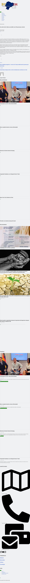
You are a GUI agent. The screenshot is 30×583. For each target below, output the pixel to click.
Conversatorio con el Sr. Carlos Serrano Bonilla (8, 103)
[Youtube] (3, 552)
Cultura (3, 18)
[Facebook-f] (1, 552)
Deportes (3, 19)
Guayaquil (3, 13)
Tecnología (2, 564)
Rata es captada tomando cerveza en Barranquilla (9, 127)
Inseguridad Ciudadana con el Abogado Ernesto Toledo (10, 174)
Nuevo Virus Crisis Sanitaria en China (6, 197)
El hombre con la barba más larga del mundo (8, 220)
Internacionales (4, 15)
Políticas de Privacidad (5, 573)
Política (3, 16)
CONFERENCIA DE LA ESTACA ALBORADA (7, 247)
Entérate (3, 17)
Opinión (3, 20)
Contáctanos (3, 572)
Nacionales (3, 14)
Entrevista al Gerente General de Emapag (7, 150)
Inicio (2, 12)
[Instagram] (5, 552)
